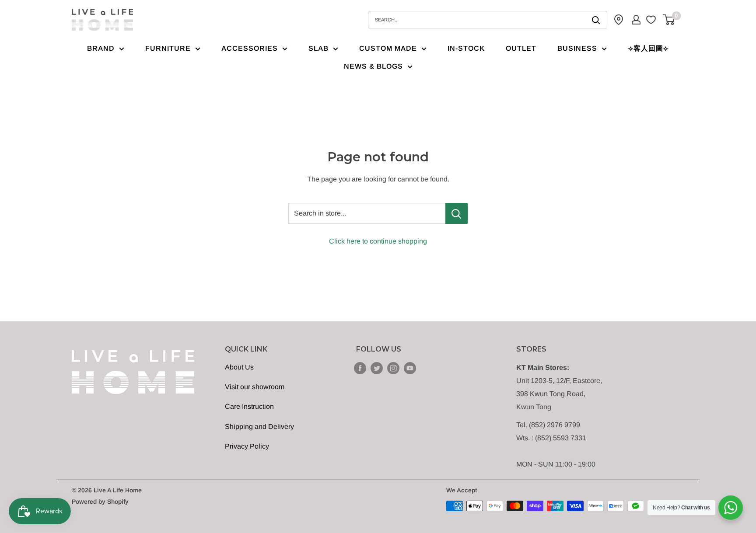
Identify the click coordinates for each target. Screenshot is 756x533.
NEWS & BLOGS (373, 66)
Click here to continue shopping (378, 241)
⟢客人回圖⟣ (648, 48)
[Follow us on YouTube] (410, 367)
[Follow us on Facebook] (360, 367)
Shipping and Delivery (259, 426)
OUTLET (521, 48)
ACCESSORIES (249, 48)
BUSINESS (577, 48)
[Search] (596, 19)
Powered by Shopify (100, 501)
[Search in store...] (456, 213)
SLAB (318, 48)
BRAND (101, 48)
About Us (239, 367)
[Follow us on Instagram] (393, 367)
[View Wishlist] (652, 19)
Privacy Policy (247, 446)
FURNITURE (168, 48)
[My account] (636, 19)
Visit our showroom (254, 386)
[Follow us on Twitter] (377, 367)
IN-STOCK (466, 48)
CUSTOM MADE (388, 48)
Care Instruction (249, 406)
